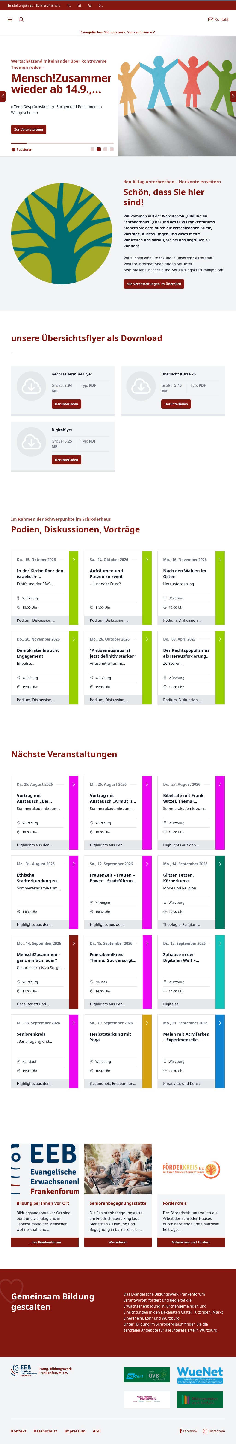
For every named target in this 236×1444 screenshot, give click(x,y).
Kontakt (18, 1431)
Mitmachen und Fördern (191, 1242)
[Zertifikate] (173, 1387)
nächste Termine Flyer (72, 374)
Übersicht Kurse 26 (178, 374)
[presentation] (92, 149)
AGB (97, 1431)
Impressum (75, 1431)
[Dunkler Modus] (100, 5)
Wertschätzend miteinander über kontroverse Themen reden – (59, 64)
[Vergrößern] (79, 5)
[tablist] (102, 149)
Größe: (62, 388)
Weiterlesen (118, 1242)
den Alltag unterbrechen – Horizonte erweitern (172, 181)
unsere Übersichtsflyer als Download (86, 338)
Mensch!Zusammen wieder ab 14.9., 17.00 (61, 83)
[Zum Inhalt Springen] (69, 5)
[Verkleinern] (90, 5)
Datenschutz (45, 1431)
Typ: (88, 385)
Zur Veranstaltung (28, 129)
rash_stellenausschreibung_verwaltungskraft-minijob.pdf (174, 269)
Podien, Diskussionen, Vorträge (75, 529)
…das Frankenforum (45, 1242)
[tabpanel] (118, 96)
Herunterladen (66, 404)
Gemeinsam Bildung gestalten (52, 1301)
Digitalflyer (62, 429)
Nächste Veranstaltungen (64, 754)
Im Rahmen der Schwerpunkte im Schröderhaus (61, 519)
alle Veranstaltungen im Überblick (154, 284)
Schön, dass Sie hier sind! (164, 197)
